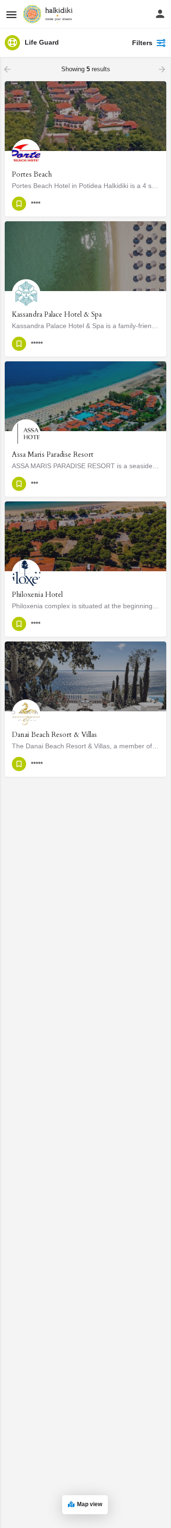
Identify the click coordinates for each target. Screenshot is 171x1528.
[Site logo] (49, 14)
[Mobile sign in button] (160, 14)
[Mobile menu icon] (11, 14)
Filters (142, 43)
